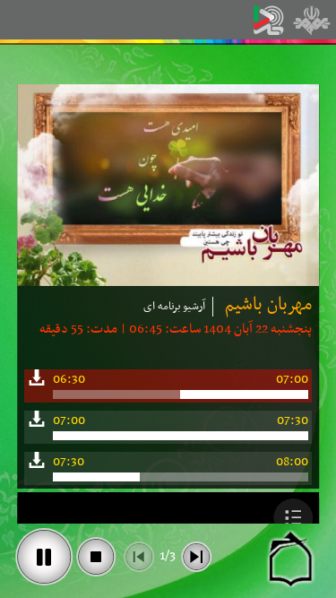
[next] (196, 556)
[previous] (138, 556)
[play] (44, 557)
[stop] (96, 557)
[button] (294, 518)
